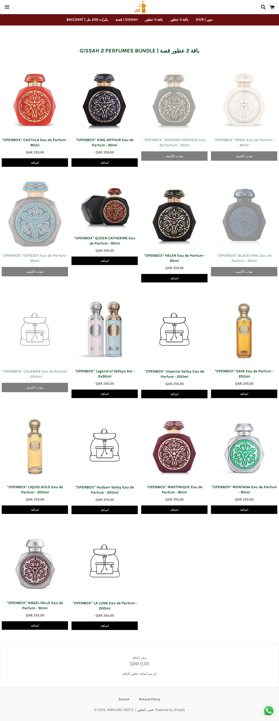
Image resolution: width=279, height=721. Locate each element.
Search (124, 699)
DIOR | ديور (204, 19)
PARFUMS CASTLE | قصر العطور (130, 709)
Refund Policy (149, 699)
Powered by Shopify (170, 709)
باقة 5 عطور (154, 19)
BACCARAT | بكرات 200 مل (87, 19)
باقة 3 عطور (179, 19)
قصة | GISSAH (127, 19)
